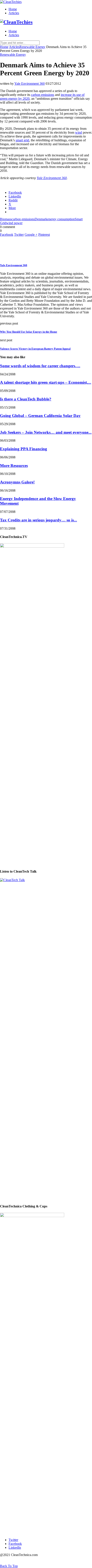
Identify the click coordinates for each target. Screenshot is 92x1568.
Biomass (6, 219)
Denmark (41, 219)
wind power (14, 223)
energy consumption (61, 219)
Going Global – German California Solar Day (40, 415)
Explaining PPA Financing (23, 449)
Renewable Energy (32, 47)
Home (13, 9)
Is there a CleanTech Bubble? (25, 399)
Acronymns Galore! (17, 482)
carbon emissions (42, 95)
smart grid (22, 140)
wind (78, 132)
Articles (14, 13)
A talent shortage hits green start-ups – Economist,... (45, 382)
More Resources (14, 465)
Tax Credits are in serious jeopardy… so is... (38, 520)
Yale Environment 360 (29, 83)
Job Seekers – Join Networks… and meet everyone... (46, 432)
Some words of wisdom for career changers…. (40, 366)
